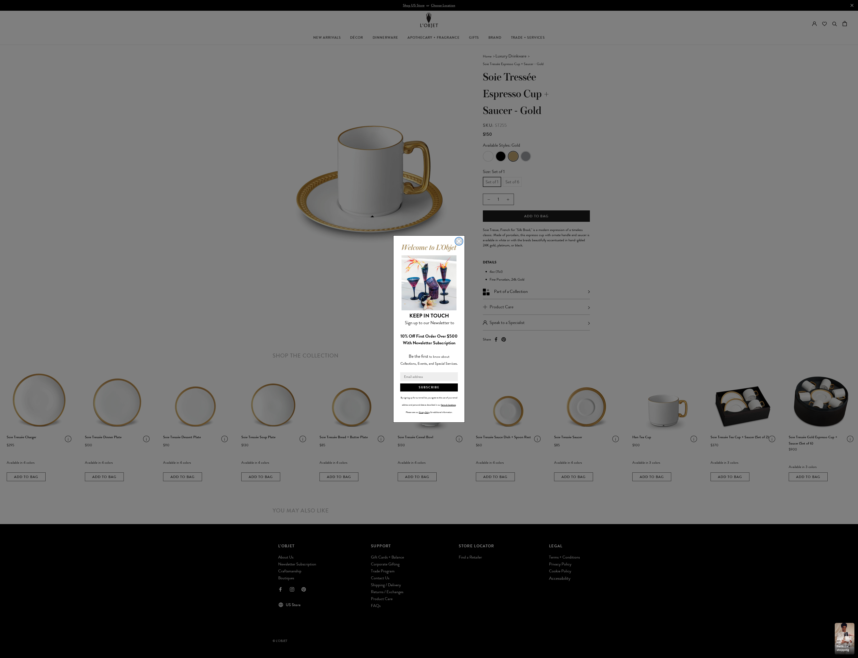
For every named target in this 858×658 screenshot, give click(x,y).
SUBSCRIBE (429, 387)
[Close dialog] (459, 241)
